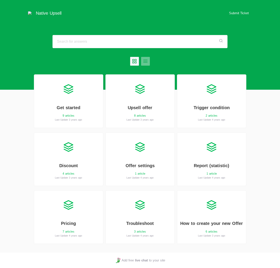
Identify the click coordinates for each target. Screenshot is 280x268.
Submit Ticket (239, 13)
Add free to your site (143, 260)
